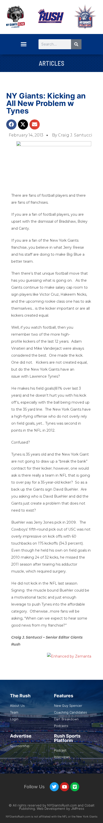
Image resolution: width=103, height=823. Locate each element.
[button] (23, 44)
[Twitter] (54, 786)
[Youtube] (64, 786)
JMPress (77, 809)
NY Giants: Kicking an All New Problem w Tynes (46, 103)
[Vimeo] (74, 786)
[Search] (76, 44)
